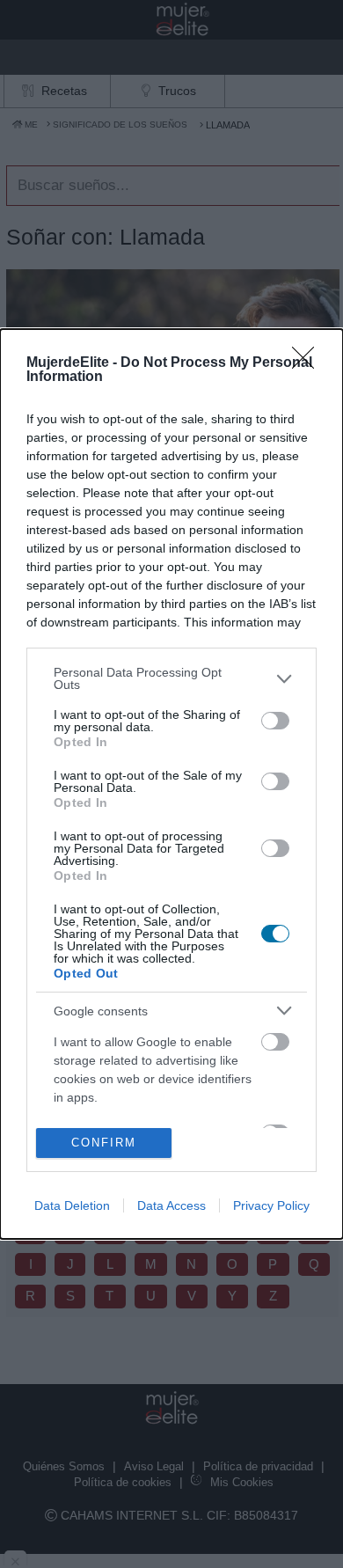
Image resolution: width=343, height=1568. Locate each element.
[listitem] (171, 678)
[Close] (308, 363)
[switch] (275, 720)
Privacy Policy (271, 1205)
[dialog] (171, 784)
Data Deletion (72, 1205)
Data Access (171, 1205)
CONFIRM (103, 1142)
